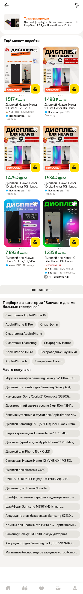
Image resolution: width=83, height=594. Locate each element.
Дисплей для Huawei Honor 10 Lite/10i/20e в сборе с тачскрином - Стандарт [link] (21, 259)
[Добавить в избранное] (35, 51)
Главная (8, 588)
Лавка (25, 588)
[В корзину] (35, 89)
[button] (6, 5)
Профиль (74, 588)
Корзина (58, 588)
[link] (25, 315)
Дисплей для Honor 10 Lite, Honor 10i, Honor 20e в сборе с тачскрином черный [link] (59, 259)
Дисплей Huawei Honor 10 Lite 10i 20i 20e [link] (21, 106)
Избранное (41, 588)
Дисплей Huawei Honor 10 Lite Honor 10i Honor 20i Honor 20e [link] (60, 106)
